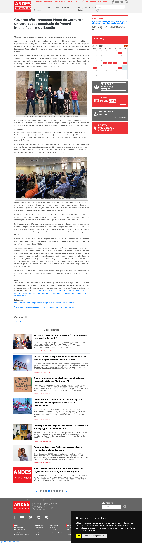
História (37, 530)
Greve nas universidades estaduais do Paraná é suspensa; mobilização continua (44, 307)
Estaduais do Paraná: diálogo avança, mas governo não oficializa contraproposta (44, 303)
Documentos (53, 525)
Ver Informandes (120, 117)
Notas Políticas (53, 530)
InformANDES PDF (19, 527)
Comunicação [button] (58, 7)
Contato (92, 7)
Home (16, 525)
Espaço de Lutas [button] (82, 8)
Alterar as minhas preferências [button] (94, 536)
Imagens (69, 532)
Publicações (17, 532)
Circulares (52, 527)
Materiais (70, 534)
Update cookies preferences (11, 542)
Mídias (69, 525)
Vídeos (69, 530)
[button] (124, 33)
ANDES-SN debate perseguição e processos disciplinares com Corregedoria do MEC (110, 22)
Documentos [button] (47, 7)
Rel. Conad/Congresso (55, 532)
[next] (127, 46)
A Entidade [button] (37, 8)
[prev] (125, 46)
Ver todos (123, 104)
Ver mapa (55, 508)
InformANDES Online (20, 530)
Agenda (67, 7)
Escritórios (38, 532)
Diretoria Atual (39, 527)
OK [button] (79, 536)
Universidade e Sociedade (21, 534)
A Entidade (39, 525)
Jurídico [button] (74, 7)
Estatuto (37, 534)
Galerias (69, 527)
